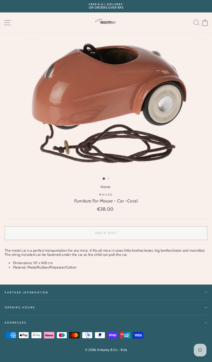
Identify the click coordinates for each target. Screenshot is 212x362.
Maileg (106, 194)
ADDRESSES (16, 322)
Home (105, 187)
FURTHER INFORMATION (27, 292)
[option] (106, 6)
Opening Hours (20, 307)
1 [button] (104, 179)
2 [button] (109, 179)
